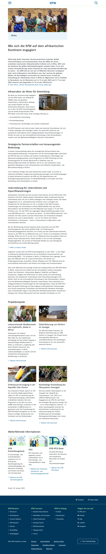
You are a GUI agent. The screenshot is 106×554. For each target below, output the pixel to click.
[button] (88, 541)
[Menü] (10, 3)
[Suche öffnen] (96, 3)
